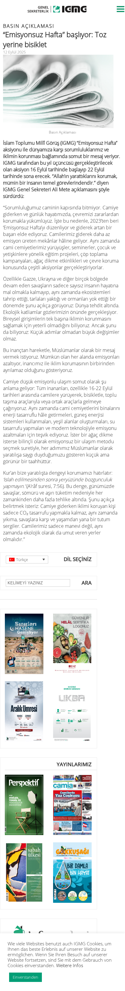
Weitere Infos (69, 965)
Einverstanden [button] (25, 977)
